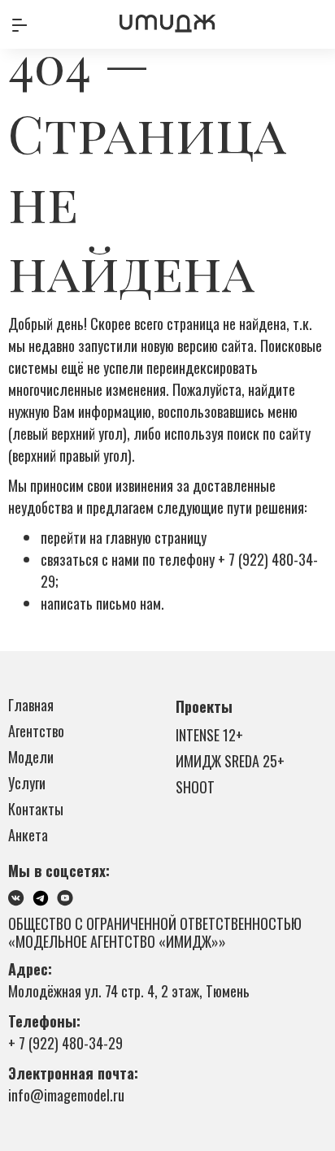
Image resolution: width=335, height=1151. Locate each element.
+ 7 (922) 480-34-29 (65, 1042)
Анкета (28, 835)
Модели (31, 757)
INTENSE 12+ (209, 735)
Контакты (35, 809)
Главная (31, 705)
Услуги (27, 783)
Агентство (36, 731)
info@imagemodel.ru (66, 1094)
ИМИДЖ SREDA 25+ (230, 761)
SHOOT (195, 787)
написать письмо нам (101, 603)
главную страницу (156, 537)
